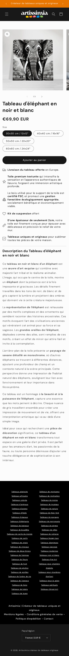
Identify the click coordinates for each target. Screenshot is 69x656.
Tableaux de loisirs (19, 589)
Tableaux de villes (49, 530)
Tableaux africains (20, 496)
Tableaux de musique (49, 504)
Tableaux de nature (49, 509)
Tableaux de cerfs (19, 538)
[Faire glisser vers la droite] (42, 96)
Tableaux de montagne (49, 492)
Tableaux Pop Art (49, 559)
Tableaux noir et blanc (49, 555)
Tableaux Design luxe (49, 538)
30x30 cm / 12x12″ (17, 133)
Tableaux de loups (19, 593)
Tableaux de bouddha (19, 530)
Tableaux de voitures (49, 534)
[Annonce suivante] (62, 3)
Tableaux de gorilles (19, 572)
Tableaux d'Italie (19, 513)
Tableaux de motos (49, 500)
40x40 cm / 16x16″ (48, 133)
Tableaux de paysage (49, 517)
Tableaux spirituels (49, 585)
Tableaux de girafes (19, 568)
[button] (6, 14)
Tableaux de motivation (49, 496)
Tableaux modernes (49, 551)
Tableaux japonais (49, 547)
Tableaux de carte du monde (19, 534)
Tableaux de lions (19, 585)
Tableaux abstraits (19, 492)
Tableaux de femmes (19, 555)
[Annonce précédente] (6, 3)
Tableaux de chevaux (19, 547)
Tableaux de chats (19, 543)
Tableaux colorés (19, 500)
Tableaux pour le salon (49, 581)
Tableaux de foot (19, 564)
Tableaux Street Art (49, 589)
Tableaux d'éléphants (19, 521)
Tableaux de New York (49, 513)
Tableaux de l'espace (19, 581)
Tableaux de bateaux (19, 526)
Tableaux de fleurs (19, 559)
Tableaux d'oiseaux (19, 517)
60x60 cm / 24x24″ (18, 148)
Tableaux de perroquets (49, 521)
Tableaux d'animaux (19, 504)
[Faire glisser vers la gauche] (27, 96)
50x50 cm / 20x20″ (18, 141)
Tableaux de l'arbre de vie (19, 576)
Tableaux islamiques (49, 543)
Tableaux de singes (49, 526)
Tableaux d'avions (19, 509)
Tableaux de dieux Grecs (20, 551)
